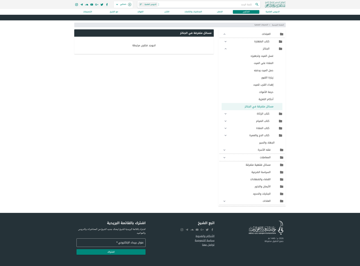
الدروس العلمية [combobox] (150, 4)
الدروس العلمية (273, 12)
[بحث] (257, 4)
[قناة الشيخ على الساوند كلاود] (86, 4)
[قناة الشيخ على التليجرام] (81, 4)
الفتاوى (246, 12)
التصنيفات (87, 12)
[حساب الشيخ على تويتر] (102, 4)
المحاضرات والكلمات (193, 12)
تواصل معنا (208, 245)
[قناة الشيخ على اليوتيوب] (91, 4)
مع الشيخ (114, 12)
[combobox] (207, 4)
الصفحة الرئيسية (278, 24)
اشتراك (111, 252)
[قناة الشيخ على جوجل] (96, 4)
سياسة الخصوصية (204, 240)
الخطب (220, 12)
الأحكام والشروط (205, 236)
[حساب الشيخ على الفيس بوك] (107, 4)
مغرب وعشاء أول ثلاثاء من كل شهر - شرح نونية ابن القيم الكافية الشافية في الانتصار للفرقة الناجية (227, 17)
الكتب (166, 12)
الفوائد (140, 12)
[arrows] (224, 34)
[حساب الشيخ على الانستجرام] (76, 4)
